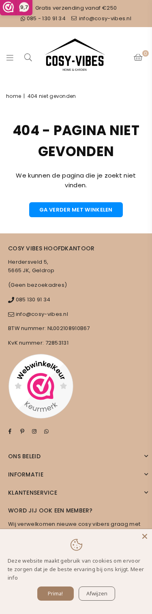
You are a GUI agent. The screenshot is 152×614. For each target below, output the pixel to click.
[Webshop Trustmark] (40, 387)
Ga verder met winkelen (76, 210)
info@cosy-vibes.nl (104, 18)
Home (13, 96)
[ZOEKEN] (28, 57)
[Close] (145, 536)
